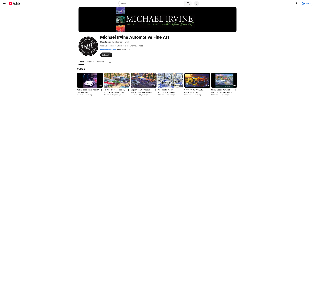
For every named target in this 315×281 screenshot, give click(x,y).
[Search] (188, 3)
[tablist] (157, 62)
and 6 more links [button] (123, 50)
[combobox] (152, 3)
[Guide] (4, 3)
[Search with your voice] (196, 3)
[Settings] (296, 3)
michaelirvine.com (109, 50)
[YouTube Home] (14, 3)
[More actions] (101, 90)
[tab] (81, 62)
